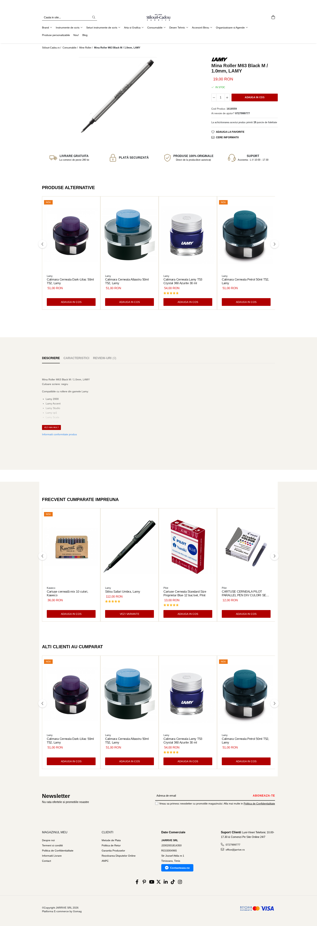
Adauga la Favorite (230, 131)
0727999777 (232, 844)
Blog (85, 35)
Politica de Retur (111, 845)
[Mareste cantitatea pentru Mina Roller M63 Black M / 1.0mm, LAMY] (227, 97)
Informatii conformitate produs (59, 434)
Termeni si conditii (52, 845)
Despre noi (48, 840)
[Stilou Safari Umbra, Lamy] (129, 547)
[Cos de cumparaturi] (273, 17)
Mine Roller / (86, 47)
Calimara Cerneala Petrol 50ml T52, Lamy (245, 281)
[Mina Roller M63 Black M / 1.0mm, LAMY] (118, 96)
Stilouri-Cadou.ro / (52, 47)
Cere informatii (227, 137)
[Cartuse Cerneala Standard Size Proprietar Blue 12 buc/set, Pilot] (188, 547)
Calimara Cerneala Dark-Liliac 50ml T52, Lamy (70, 281)
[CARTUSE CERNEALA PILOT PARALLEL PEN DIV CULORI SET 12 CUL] (246, 547)
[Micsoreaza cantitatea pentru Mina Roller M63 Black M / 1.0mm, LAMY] (213, 97)
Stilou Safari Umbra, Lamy (122, 591)
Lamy (50, 276)
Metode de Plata (111, 840)
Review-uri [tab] (104, 358)
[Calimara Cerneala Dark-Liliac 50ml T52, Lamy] (71, 235)
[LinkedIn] (166, 882)
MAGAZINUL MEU (54, 832)
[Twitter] (158, 882)
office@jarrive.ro (235, 849)
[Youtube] (151, 882)
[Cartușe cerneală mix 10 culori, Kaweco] (71, 547)
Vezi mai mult (51, 427)
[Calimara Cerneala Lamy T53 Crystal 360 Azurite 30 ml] (188, 235)
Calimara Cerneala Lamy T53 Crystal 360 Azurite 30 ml (182, 281)
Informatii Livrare (52, 855)
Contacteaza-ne (180, 867)
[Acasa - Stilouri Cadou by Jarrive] (158, 17)
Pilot (165, 588)
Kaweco (51, 588)
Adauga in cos (254, 97)
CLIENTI (107, 832)
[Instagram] (180, 882)
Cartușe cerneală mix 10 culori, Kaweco (67, 593)
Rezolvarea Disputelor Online (119, 855)
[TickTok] (173, 882)
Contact (46, 860)
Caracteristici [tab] (76, 358)
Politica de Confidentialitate (259, 803)
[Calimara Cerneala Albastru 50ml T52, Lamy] (129, 235)
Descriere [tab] (51, 358)
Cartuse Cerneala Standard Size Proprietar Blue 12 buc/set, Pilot (184, 593)
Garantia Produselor (113, 850)
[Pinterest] (144, 882)
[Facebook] (137, 882)
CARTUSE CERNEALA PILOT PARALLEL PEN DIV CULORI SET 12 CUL (245, 593)
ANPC (105, 860)
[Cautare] (93, 18)
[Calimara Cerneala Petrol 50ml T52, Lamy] (246, 235)
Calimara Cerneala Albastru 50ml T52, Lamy (127, 281)
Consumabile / (71, 47)
